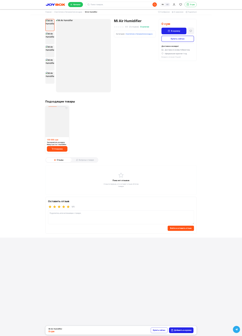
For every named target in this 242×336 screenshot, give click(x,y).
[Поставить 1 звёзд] (50, 207)
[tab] (59, 160)
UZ (167, 4)
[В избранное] (190, 31)
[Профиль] (174, 4)
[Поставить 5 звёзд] (68, 207)
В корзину (175, 31)
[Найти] (155, 4)
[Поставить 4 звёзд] (64, 207)
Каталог (77, 5)
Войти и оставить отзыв (180, 228)
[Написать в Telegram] (236, 329)
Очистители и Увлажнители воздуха (68, 12)
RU (163, 4)
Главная (48, 12)
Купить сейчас (178, 39)
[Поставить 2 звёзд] (55, 207)
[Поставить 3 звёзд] (59, 207)
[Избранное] (180, 4)
